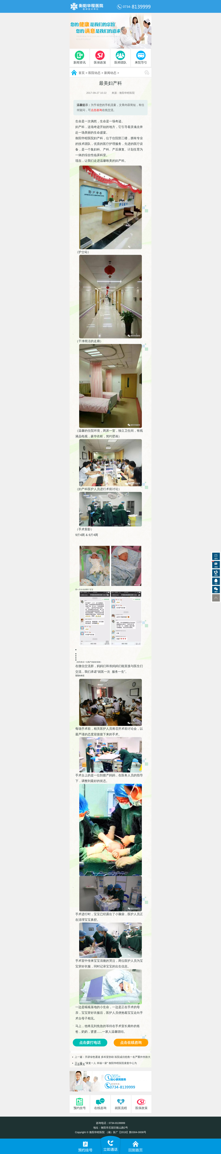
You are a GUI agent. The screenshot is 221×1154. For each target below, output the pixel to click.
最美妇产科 (110, 83)
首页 (82, 73)
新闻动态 (110, 73)
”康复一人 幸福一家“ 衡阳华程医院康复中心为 (111, 1063)
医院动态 (94, 73)
